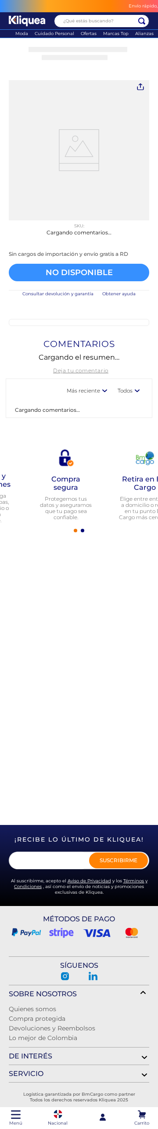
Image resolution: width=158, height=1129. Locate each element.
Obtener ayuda (119, 294)
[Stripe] (61, 932)
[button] (79, 254)
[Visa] (96, 932)
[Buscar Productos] (141, 21)
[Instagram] (65, 976)
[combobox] (101, 21)
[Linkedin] (93, 976)
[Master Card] (131, 932)
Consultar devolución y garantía (57, 294)
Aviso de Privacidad (89, 881)
